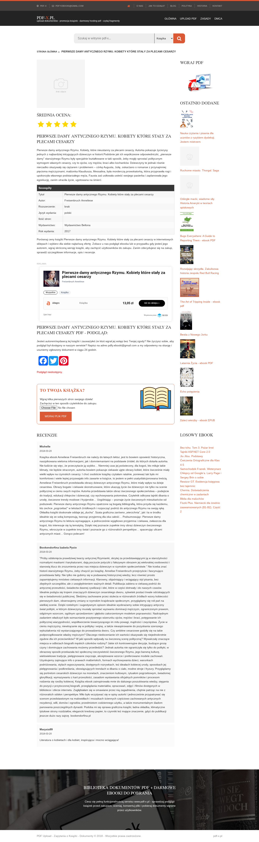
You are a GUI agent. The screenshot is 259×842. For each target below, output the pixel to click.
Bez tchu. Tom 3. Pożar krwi (196, 447)
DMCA (218, 18)
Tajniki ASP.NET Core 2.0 (195, 451)
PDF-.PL (46, 17)
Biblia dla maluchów (192, 498)
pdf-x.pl (217, 835)
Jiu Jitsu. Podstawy (191, 456)
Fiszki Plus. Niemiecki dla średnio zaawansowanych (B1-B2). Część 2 (200, 507)
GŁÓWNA (170, 18)
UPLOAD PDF (188, 18)
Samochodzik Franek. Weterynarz (200, 468)
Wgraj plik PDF (56, 416)
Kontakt (217, 6)
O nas (140, 6)
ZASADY (205, 18)
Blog (173, 6)
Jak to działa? (156, 6)
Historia (202, 6)
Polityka (187, 6)
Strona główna (47, 51)
